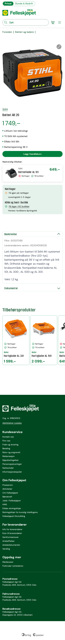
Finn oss (6, 440)
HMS (4, 504)
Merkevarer (7, 562)
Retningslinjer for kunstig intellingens (20, 512)
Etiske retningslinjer (11, 508)
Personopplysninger (12, 464)
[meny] (60, 22)
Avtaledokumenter (11, 545)
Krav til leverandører (12, 533)
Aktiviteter (7, 489)
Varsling (6, 548)
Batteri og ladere (24, 32)
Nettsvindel (7, 468)
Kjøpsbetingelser (10, 460)
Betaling (6, 448)
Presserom (7, 485)
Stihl (5, 109)
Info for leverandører (12, 529)
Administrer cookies (12, 423)
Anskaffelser (8, 541)
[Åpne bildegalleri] (59, 46)
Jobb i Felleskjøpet (11, 500)
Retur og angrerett (11, 452)
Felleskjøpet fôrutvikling (13, 516)
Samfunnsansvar (10, 537)
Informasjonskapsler (12, 471)
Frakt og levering (10, 444)
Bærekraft (7, 496)
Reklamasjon (8, 456)
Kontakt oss (8, 436)
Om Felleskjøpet (10, 492)
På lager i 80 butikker (19, 206)
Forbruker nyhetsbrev (12, 566)
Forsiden (7, 32)
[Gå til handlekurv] (53, 22)
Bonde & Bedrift (24, 3)
